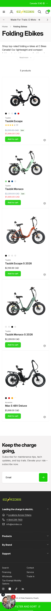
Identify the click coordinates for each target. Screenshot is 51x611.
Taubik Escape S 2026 (18, 263)
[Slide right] (47, 20)
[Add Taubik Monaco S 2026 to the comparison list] (44, 346)
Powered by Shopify (32, 598)
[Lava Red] (9, 327)
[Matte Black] (6, 256)
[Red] (18, 113)
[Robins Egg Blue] (12, 113)
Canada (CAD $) (37, 3)
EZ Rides (22, 598)
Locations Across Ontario (19, 515)
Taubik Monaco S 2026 (19, 334)
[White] (15, 398)
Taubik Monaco (14, 188)
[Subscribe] (43, 477)
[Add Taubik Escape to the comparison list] (44, 140)
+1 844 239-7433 (14, 519)
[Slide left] (4, 20)
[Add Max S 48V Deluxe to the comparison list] (44, 417)
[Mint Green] (6, 181)
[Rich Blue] (15, 113)
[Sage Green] (9, 256)
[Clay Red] (15, 256)
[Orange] (12, 398)
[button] (4, 12)
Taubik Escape (14, 121)
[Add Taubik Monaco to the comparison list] (44, 203)
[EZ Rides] (12, 501)
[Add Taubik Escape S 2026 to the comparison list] (44, 274)
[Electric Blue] (12, 256)
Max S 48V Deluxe (16, 405)
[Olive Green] (9, 113)
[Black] (6, 113)
